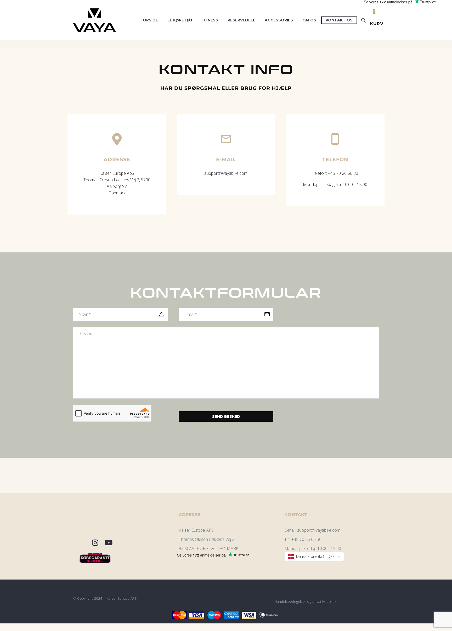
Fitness (209, 20)
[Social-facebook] (82, 543)
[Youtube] (109, 543)
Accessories (279, 20)
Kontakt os (339, 20)
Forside (149, 20)
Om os (309, 20)
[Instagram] (95, 543)
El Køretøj (179, 20)
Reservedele (241, 20)
